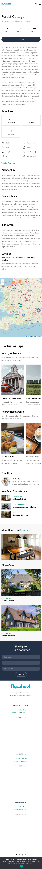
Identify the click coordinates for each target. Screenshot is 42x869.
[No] (40, 863)
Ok (21, 866)
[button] (21, 306)
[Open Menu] (40, 4)
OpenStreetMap (37, 336)
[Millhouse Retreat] (6, 498)
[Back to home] (6, 4)
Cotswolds (28, 21)
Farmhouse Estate (8, 636)
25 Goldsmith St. (21, 807)
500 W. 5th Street (21, 710)
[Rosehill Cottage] (21, 582)
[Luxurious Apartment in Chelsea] (6, 506)
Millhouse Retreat (19, 499)
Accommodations (6, 21)
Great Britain (18, 21)
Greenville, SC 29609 (21, 810)
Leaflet (29, 336)
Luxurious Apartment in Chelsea (24, 507)
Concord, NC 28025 (21, 761)
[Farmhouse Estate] (21, 618)
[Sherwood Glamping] (6, 514)
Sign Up (21, 674)
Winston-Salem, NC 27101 (21, 713)
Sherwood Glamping (20, 515)
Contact (21, 39)
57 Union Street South (21, 758)
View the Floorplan (8, 163)
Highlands (17, 513)
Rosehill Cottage (7, 600)
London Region (19, 505)
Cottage (4, 13)
